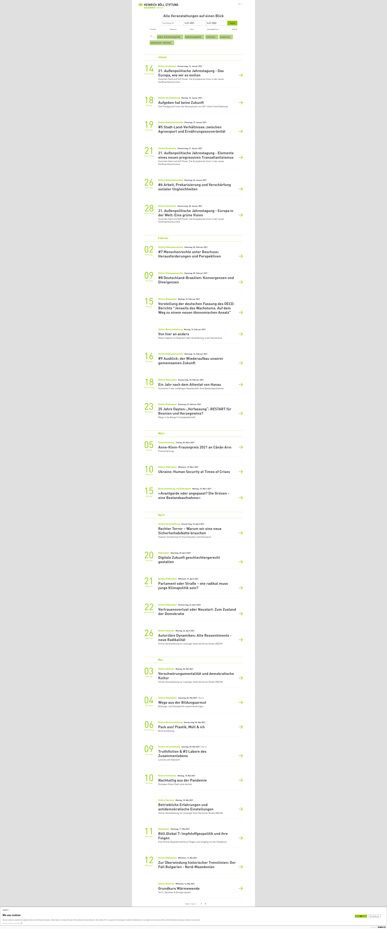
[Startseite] (158, 6)
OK (361, 916)
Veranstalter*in (212, 29)
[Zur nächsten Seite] (199, 904)
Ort (191, 29)
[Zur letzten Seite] (204, 904)
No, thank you (374, 916)
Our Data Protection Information (11, 923)
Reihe (234, 29)
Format (152, 29)
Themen (172, 29)
